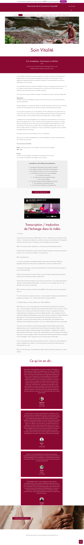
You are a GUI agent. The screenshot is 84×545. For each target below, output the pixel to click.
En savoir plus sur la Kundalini (24, 143)
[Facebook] (71, 10)
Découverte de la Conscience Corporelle (42, 6)
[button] (29, 15)
